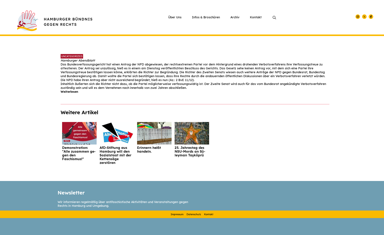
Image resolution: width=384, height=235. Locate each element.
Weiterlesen (69, 91)
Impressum (177, 214)
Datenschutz (193, 214)
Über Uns (175, 17)
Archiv (234, 17)
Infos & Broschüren (206, 17)
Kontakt (256, 17)
